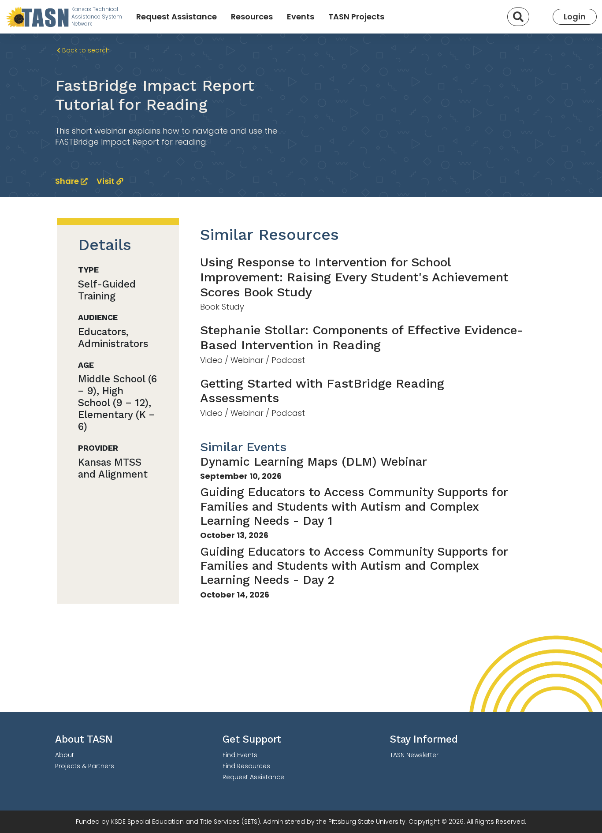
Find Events (240, 755)
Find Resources (246, 766)
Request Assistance (176, 16)
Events (300, 16)
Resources (252, 16)
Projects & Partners (84, 766)
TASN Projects (356, 16)
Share (68, 181)
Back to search (85, 50)
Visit (106, 181)
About (64, 755)
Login (575, 16)
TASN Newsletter (414, 755)
